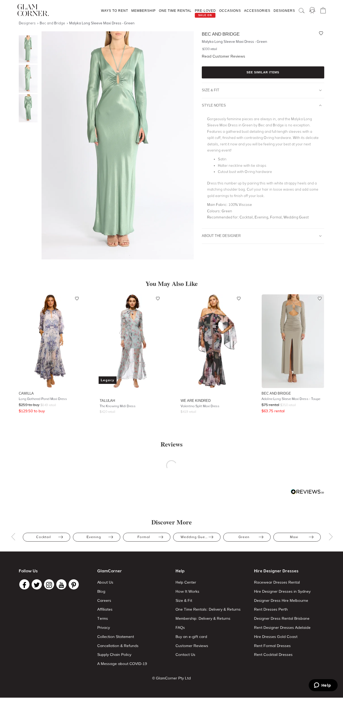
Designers (284, 11)
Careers (104, 600)
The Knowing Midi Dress (118, 406)
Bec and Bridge (276, 393)
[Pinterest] (74, 584)
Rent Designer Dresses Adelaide (282, 627)
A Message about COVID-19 (122, 663)
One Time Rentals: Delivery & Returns (208, 609)
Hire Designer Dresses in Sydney (282, 591)
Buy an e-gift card (191, 636)
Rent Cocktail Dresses (273, 654)
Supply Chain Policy (114, 654)
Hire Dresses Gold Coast (275, 636)
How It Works (187, 591)
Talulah (107, 400)
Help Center (186, 582)
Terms (102, 618)
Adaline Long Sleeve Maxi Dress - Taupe (291, 399)
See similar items (263, 72)
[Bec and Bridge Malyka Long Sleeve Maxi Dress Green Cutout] (27, 108)
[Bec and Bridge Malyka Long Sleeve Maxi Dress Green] (27, 49)
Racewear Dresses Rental (277, 582)
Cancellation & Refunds (118, 645)
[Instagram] (49, 584)
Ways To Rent (114, 11)
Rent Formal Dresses (272, 645)
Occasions (230, 11)
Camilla (26, 393)
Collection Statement (115, 636)
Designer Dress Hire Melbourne (281, 600)
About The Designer (221, 235)
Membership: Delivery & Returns (203, 618)
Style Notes (214, 105)
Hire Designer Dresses (276, 570)
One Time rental (175, 11)
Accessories (257, 11)
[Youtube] (61, 584)
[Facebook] (24, 584)
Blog (101, 591)
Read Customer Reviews (223, 56)
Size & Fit (210, 90)
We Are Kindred (196, 400)
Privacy (103, 627)
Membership (143, 11)
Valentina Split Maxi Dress (200, 406)
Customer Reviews (192, 645)
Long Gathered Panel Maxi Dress (43, 399)
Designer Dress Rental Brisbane (282, 618)
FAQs (180, 627)
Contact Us (185, 654)
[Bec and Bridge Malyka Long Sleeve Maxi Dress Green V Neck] (27, 79)
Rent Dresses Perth (271, 609)
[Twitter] (37, 584)
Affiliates (105, 609)
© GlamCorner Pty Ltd (171, 678)
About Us (105, 582)
